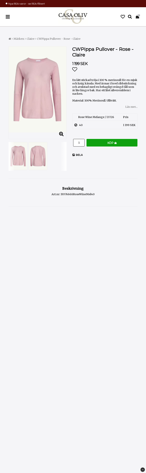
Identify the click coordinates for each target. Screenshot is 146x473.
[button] (123, 16)
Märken (18, 38)
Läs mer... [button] (131, 107)
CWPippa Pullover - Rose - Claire (58, 38)
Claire (30, 38)
